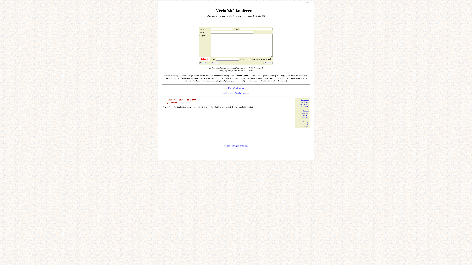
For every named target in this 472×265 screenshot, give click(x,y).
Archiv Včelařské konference (236, 92)
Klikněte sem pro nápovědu (236, 145)
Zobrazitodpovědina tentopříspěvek (305, 114)
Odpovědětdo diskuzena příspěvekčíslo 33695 (304, 103)
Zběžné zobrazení (236, 88)
